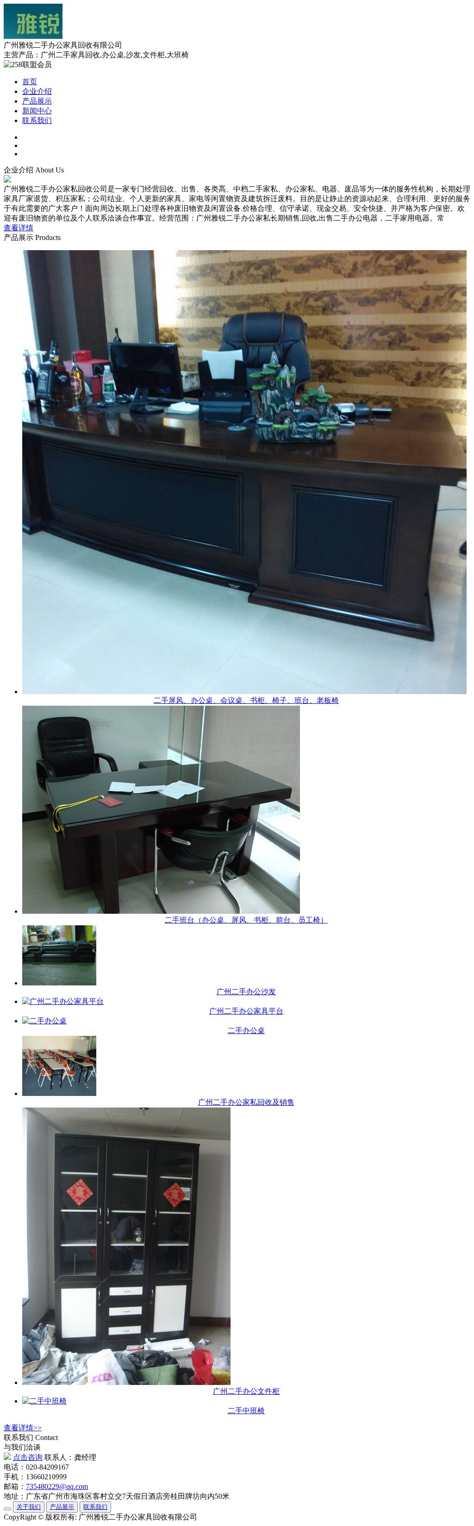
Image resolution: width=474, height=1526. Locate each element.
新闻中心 (37, 111)
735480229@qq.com (57, 1486)
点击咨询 (28, 1457)
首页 (29, 82)
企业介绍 (37, 91)
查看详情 (18, 228)
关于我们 (29, 1506)
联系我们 (37, 120)
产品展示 (37, 101)
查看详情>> (23, 1428)
